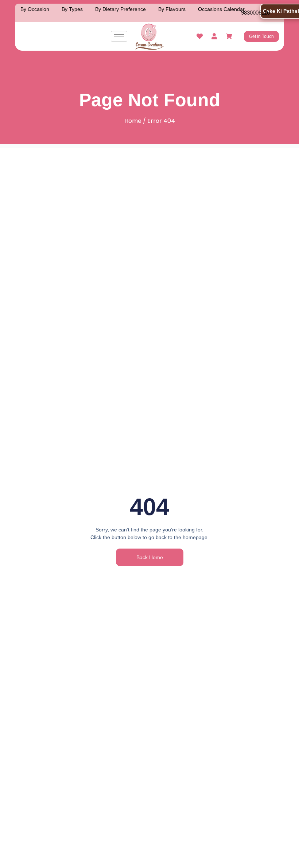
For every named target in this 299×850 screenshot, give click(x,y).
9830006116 (255, 12)
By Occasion (34, 9)
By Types (72, 9)
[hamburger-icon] (119, 36)
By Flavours (172, 9)
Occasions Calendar (221, 9)
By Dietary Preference (120, 9)
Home (132, 121)
